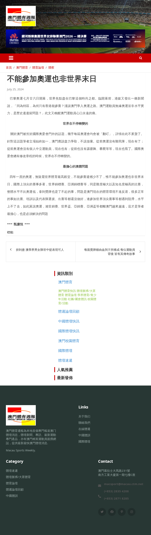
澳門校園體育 (68, 340)
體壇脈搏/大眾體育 (18, 477)
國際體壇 (65, 350)
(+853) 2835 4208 (116, 491)
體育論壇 (71, 295)
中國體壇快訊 (68, 321)
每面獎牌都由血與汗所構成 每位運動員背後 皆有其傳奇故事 (109, 252)
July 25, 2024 (15, 89)
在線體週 (84, 429)
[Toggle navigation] (11, 57)
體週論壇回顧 (68, 311)
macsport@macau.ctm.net (123, 484)
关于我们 (84, 416)
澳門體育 (65, 282)
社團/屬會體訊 (77, 299)
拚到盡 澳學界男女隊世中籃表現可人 (40, 250)
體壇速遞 (65, 360)
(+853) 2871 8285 (116, 498)
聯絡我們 (84, 423)
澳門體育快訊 (67, 291)
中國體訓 (84, 435)
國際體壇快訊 (68, 331)
